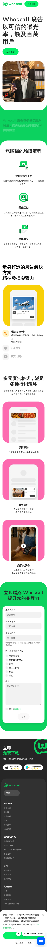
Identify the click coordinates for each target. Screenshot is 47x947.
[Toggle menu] (42, 4)
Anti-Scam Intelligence (13, 849)
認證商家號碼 (9, 841)
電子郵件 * (10, 633)
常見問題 (7, 895)
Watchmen (8, 845)
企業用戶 (7, 816)
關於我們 (7, 870)
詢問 (8, 681)
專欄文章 (7, 825)
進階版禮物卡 (9, 858)
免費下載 (31, 4)
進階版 (6, 812)
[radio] (7, 656)
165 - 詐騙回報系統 (11, 903)
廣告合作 (7, 854)
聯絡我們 (7, 899)
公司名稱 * (10, 622)
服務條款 (17, 709)
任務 (5, 820)
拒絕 (30, 942)
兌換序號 (7, 829)
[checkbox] (7, 709)
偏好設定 (20, 942)
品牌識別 (7, 878)
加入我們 (7, 874)
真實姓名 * (10, 610)
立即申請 (11, 51)
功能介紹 (7, 808)
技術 (5, 891)
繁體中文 (10, 793)
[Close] (42, 915)
